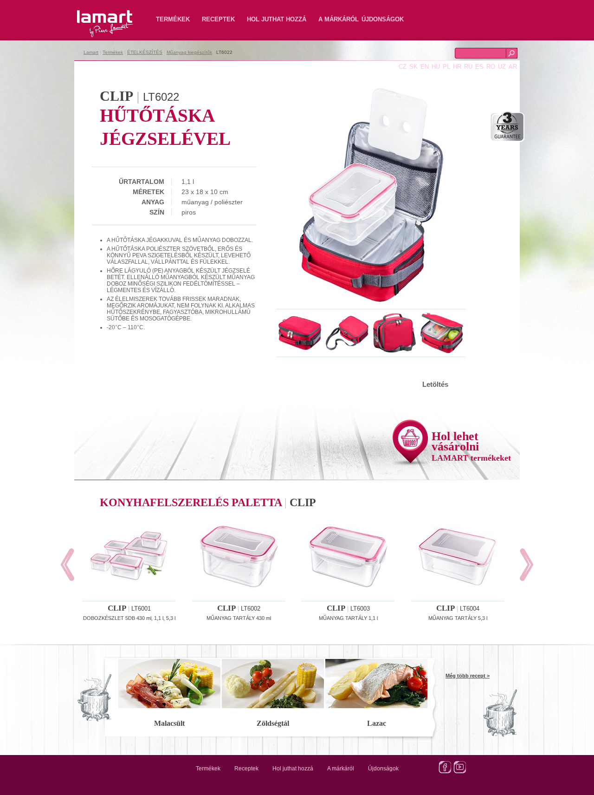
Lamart (95, 16)
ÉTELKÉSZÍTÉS (144, 52)
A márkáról (338, 19)
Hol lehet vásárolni (471, 446)
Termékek (173, 19)
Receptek (218, 19)
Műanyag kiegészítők (189, 52)
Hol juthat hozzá (276, 19)
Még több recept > (468, 675)
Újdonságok (383, 19)
